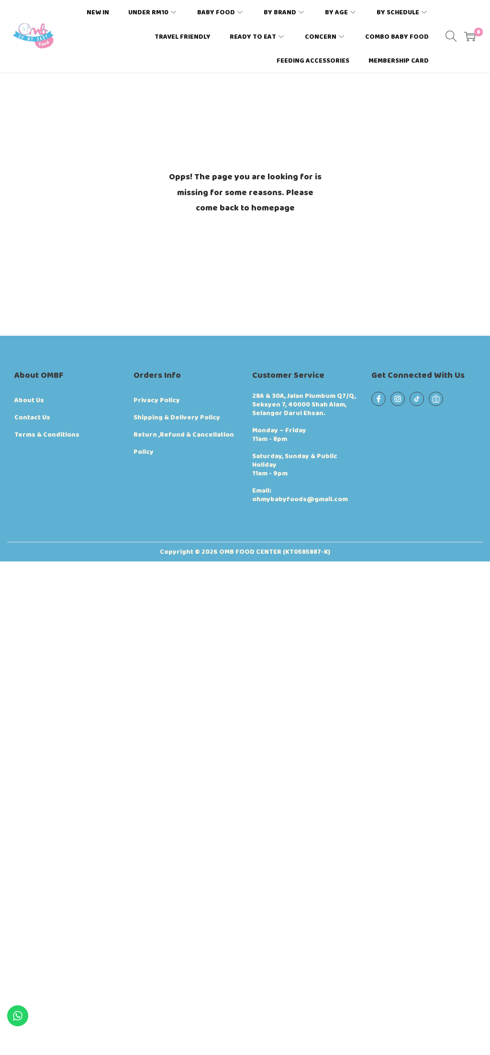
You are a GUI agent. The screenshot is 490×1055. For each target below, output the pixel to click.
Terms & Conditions (46, 434)
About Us (29, 400)
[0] (470, 36)
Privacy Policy (157, 400)
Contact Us (32, 417)
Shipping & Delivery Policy (177, 417)
